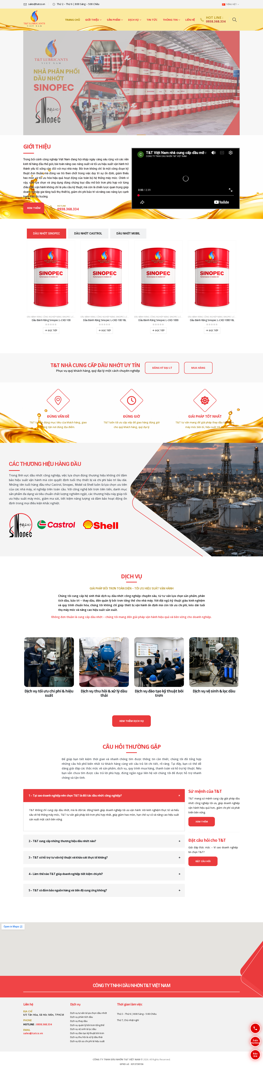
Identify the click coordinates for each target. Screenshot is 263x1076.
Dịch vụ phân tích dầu (81, 1017)
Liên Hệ (190, 19)
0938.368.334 (44, 1024)
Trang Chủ (72, 19)
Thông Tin (170, 19)
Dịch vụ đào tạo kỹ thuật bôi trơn (159, 693)
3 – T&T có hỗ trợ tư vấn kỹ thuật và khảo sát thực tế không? (68, 857)
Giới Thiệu (92, 19)
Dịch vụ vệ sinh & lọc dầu (214, 691)
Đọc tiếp (52, 330)
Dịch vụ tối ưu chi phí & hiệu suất (49, 693)
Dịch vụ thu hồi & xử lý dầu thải (104, 693)
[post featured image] (49, 662)
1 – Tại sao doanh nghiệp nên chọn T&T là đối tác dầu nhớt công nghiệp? (75, 795)
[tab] (46, 234)
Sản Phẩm (113, 19)
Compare (69, 246)
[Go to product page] (51, 276)
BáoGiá (254, 1055)
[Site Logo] (34, 20)
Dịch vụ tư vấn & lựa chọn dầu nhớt (88, 1013)
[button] (234, 19)
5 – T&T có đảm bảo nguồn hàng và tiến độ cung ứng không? (68, 890)
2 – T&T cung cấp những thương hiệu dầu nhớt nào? (62, 841)
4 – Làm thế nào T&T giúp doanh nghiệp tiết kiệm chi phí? (66, 874)
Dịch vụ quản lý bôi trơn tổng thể (87, 1025)
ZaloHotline (255, 1041)
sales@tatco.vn (33, 1033)
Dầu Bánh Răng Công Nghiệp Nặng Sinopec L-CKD (51, 317)
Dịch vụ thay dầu (78, 1021)
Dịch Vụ (133, 19)
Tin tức (152, 19)
